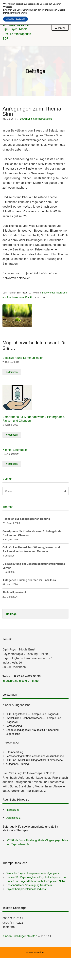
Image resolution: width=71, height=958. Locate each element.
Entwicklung (25, 118)
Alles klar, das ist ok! (15, 19)
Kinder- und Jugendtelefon (19, 936)
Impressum (12, 810)
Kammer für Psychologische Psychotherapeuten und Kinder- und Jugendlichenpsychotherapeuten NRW (36, 879)
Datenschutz (13, 818)
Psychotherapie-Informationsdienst (26, 889)
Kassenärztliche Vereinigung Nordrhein (29, 885)
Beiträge (11, 614)
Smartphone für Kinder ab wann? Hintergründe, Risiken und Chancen (33, 418)
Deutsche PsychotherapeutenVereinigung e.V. (33, 873)
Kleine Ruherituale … (16, 449)
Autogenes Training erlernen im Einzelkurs (29, 580)
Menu (61, 27)
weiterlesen (12, 372)
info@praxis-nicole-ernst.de (20, 680)
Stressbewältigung (42, 118)
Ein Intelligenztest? (14, 592)
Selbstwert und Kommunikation (22, 357)
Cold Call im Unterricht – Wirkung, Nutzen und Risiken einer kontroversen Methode (31, 549)
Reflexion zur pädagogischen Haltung (26, 519)
